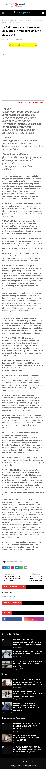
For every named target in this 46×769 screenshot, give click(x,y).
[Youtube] (12, 624)
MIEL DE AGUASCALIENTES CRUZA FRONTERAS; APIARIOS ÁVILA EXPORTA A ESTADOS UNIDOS (28, 737)
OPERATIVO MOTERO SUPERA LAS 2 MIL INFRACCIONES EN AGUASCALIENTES (28, 652)
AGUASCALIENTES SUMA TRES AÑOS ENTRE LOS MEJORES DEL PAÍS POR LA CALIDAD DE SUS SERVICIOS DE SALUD (27, 682)
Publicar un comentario (11, 596)
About (22, 762)
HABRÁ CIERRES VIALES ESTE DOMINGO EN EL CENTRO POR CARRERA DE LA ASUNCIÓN (28, 664)
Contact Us (29, 762)
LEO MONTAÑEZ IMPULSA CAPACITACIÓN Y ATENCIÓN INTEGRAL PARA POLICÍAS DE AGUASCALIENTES (27, 642)
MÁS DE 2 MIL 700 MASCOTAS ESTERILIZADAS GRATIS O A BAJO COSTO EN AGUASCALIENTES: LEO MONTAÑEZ (26, 706)
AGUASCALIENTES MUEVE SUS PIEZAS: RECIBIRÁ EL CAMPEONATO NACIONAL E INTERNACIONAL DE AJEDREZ (28, 749)
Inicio (4, 21)
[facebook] (12, 619)
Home (15, 762)
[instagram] (34, 619)
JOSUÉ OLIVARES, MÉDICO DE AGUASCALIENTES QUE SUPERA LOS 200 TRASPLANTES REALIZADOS (28, 693)
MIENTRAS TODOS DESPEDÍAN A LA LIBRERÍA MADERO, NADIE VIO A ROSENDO (26, 726)
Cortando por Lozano (14, 21)
